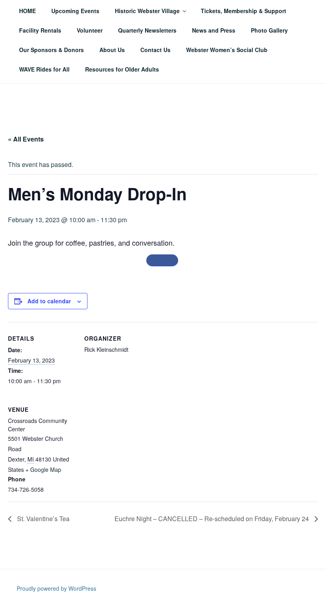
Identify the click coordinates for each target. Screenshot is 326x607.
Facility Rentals (40, 30)
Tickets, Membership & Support (243, 11)
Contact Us (155, 50)
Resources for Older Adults (122, 69)
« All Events (26, 139)
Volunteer (90, 30)
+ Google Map (43, 469)
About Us (112, 50)
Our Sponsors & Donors (51, 50)
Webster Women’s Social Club (227, 50)
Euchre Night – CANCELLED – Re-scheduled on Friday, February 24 (212, 518)
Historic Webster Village (147, 11)
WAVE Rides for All (44, 69)
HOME (27, 11)
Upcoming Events (75, 11)
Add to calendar (49, 301)
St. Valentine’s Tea (43, 518)
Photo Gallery (269, 30)
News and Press (213, 30)
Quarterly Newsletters (147, 30)
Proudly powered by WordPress (56, 588)
